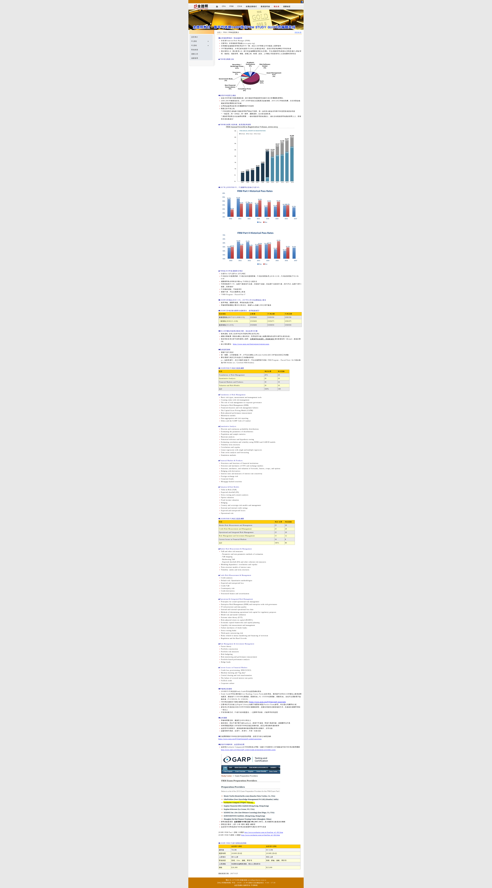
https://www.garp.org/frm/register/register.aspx (251, 344)
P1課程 (194, 41)
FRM (231, 6)
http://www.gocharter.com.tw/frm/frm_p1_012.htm (263, 832)
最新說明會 (265, 6)
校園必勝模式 (251, 6)
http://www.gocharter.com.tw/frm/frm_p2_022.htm (260, 835)
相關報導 (194, 58)
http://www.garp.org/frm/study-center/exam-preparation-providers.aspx (248, 750)
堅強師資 (194, 50)
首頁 (219, 32)
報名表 (276, 6)
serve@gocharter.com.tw (257, 880)
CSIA (239, 6)
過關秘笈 (286, 6)
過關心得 (194, 54)
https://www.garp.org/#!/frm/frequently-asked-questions (240, 739)
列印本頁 (298, 32)
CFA (224, 6)
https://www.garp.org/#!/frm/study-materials (267, 702)
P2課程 (194, 45)
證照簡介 (194, 37)
